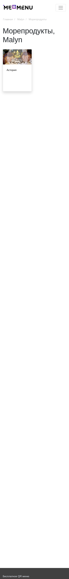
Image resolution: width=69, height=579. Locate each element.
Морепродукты (38, 19)
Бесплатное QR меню (16, 576)
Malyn (20, 19)
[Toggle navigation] (61, 7)
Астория (12, 69)
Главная (8, 19)
